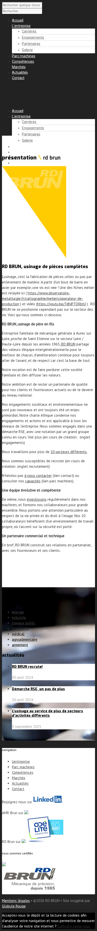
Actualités (20, 72)
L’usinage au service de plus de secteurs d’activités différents (47, 713)
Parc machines (23, 56)
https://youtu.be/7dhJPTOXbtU (61, 304)
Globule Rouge (14, 906)
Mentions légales (16, 900)
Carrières (29, 31)
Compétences (23, 61)
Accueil (17, 20)
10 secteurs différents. (68, 451)
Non (65, 926)
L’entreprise (21, 26)
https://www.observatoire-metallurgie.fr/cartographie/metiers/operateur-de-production (42, 298)
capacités (33, 481)
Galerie (27, 50)
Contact (18, 78)
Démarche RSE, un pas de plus (38, 689)
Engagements (33, 37)
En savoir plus (79, 926)
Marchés (19, 67)
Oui (59, 926)
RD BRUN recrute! (27, 666)
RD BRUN (67, 344)
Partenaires (31, 44)
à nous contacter (38, 475)
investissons (37, 499)
